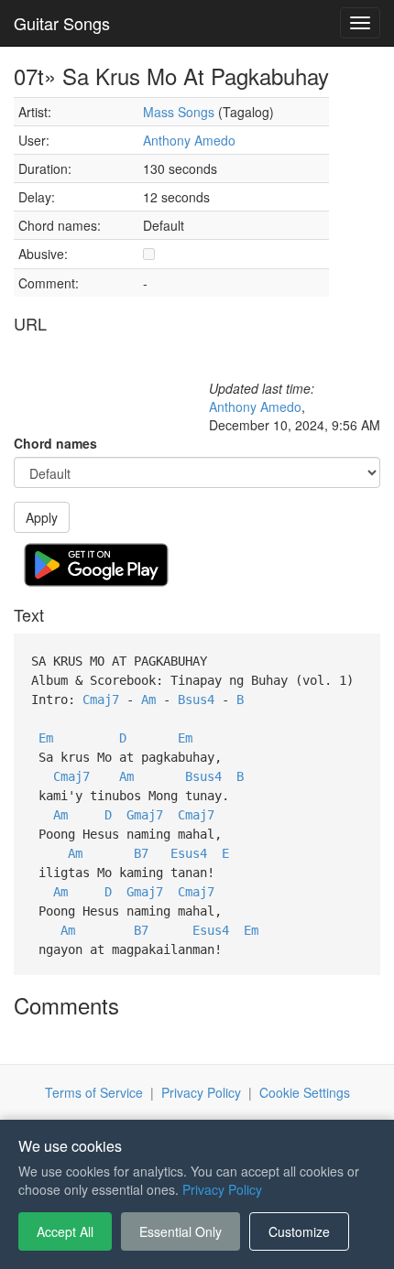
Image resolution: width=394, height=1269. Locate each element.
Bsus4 (196, 699)
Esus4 (188, 853)
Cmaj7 (100, 699)
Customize (299, 1231)
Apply (42, 517)
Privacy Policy (201, 1092)
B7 (141, 853)
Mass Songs (178, 112)
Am (148, 699)
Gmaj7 (144, 815)
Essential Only (180, 1231)
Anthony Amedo (189, 140)
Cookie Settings (304, 1092)
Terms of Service (94, 1092)
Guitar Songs (62, 23)
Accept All (65, 1231)
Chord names (55, 443)
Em (45, 738)
